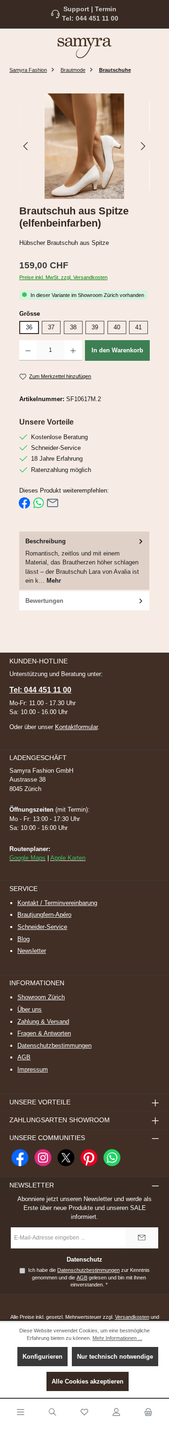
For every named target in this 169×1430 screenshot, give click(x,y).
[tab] (84, 561)
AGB (24, 1057)
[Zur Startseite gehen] (84, 47)
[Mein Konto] (116, 1412)
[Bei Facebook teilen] (24, 503)
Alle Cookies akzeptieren (87, 1381)
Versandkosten (132, 1317)
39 (95, 327)
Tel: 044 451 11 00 (90, 18)
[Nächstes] (143, 146)
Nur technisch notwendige (115, 1356)
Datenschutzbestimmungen (54, 1045)
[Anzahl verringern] (28, 350)
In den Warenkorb (117, 350)
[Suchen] (52, 1412)
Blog (23, 939)
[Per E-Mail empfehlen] (53, 503)
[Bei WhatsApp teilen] (38, 503)
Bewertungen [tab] (44, 600)
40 (117, 327)
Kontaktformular (76, 726)
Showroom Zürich (41, 997)
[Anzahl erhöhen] (73, 350)
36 (29, 327)
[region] (84, 146)
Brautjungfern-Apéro (44, 914)
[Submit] (141, 1237)
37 (51, 327)
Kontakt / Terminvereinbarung (57, 902)
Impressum (32, 1069)
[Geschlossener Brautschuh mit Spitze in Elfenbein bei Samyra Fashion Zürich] (84, 146)
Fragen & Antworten (44, 1033)
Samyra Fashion (28, 70)
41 (138, 327)
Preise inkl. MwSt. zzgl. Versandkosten (63, 277)
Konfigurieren (42, 1356)
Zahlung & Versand (43, 1021)
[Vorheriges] (26, 146)
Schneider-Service (42, 926)
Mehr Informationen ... (117, 1338)
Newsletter (31, 950)
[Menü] (20, 1412)
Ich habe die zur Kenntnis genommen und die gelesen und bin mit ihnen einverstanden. (89, 1277)
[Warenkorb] (148, 1412)
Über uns (29, 1009)
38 (73, 327)
